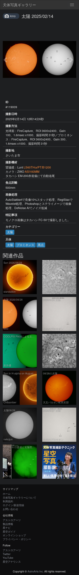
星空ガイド (9, 531)
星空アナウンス (12, 561)
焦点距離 (11, 182)
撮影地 (10, 150)
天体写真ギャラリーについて (19, 497)
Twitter (6, 554)
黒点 (41, 245)
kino (13, 16)
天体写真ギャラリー (19, 4)
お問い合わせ (10, 509)
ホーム (6, 493)
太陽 (10, 232)
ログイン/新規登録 (13, 505)
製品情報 (8, 524)
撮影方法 (11, 126)
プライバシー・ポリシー (17, 539)
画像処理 (11, 194)
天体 (8, 239)
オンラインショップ (14, 535)
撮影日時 (11, 114)
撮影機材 (11, 162)
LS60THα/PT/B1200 (37, 167)
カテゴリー (13, 227)
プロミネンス (25, 245)
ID (7, 102)
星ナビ (6, 527)
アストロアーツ (12, 520)
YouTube (8, 557)
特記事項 (11, 215)
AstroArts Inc (35, 571)
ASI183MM (32, 171)
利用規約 (8, 501)
